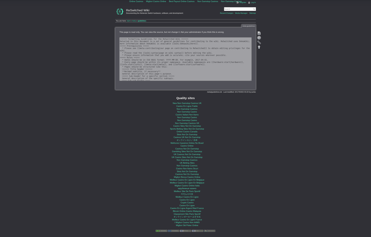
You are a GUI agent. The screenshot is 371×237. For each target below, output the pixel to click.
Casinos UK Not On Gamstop (187, 137)
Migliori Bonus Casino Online (187, 177)
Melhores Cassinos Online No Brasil (187, 143)
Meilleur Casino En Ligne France (187, 219)
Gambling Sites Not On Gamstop (187, 151)
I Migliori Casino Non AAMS (187, 222)
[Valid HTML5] (185, 231)
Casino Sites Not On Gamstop (187, 126)
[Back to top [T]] (259, 47)
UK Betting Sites (187, 163)
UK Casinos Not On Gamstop (187, 154)
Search (254, 9)
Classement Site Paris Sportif (187, 214)
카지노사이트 (187, 194)
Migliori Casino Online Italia (187, 185)
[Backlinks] (259, 42)
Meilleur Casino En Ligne (187, 197)
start (128, 21)
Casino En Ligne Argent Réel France (187, 208)
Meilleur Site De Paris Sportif (187, 191)
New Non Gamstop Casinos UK (187, 103)
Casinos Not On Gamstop (187, 148)
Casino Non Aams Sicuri (187, 168)
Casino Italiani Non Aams (187, 114)
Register (243, 2)
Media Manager (241, 13)
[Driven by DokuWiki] (209, 231)
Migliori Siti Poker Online (187, 225)
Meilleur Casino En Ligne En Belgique (187, 180)
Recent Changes (226, 13)
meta (134, 21)
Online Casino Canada (187, 131)
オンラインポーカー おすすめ (187, 217)
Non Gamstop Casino (187, 112)
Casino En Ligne (187, 200)
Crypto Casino (187, 202)
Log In (253, 2)
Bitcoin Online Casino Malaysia (187, 211)
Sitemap (252, 13)
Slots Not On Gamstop (187, 134)
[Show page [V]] (259, 33)
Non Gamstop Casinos (187, 109)
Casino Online (187, 146)
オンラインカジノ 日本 (187, 140)
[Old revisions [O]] (259, 37)
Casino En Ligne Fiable (187, 106)
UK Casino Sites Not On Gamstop (187, 157)
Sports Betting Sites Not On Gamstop (187, 129)
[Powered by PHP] (173, 231)
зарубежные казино (187, 188)
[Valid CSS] (197, 231)
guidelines (142, 21)
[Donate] (161, 231)
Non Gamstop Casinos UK (187, 123)
